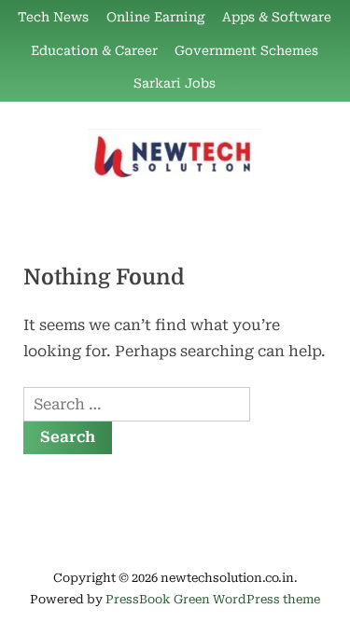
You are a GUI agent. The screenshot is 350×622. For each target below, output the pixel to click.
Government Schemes (246, 50)
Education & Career (94, 50)
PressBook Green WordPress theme (212, 599)
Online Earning (155, 16)
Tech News (53, 16)
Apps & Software (276, 16)
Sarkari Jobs (174, 83)
